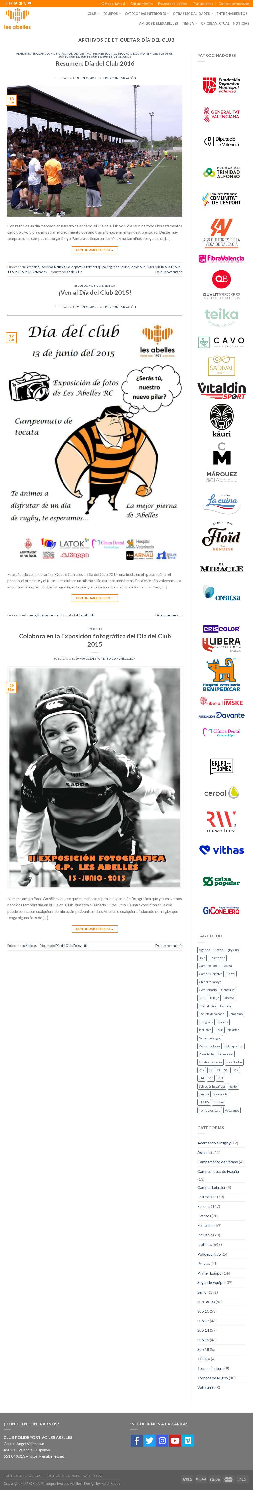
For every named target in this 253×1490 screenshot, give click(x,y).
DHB (202, 998)
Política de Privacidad (23, 1476)
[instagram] (162, 1441)
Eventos (204, 1215)
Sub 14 (85, 56)
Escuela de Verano (211, 1014)
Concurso (227, 990)
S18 (220, 1078)
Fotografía (80, 946)
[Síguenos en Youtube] (29, 3)
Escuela (80, 285)
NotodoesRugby (210, 1038)
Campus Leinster (210, 974)
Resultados (234, 1062)
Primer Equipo (104, 53)
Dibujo (214, 998)
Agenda (204, 950)
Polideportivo (79, 53)
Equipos (110, 14)
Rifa (201, 1070)
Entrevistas (206, 1196)
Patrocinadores (209, 1046)
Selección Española (212, 1086)
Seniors (204, 1094)
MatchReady (110, 1483)
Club (92, 14)
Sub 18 (107, 56)
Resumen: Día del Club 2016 (95, 63)
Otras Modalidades (191, 14)
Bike (202, 958)
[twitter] (149, 1441)
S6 (210, 1070)
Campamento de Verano (217, 1161)
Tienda (188, 23)
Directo (229, 998)
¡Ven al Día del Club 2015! (94, 292)
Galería (223, 1022)
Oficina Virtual (215, 23)
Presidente (206, 1054)
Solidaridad (221, 1094)
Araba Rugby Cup (226, 950)
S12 (235, 1070)
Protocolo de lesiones (172, 4)
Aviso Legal (93, 1476)
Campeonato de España (215, 966)
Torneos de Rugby (212, 1377)
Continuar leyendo (95, 250)
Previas (203, 1263)
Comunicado (208, 990)
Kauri (219, 1030)
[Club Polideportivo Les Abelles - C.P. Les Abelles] (22, 18)
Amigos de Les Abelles (158, 23)
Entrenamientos (142, 4)
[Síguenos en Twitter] (15, 3)
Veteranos (122, 56)
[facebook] (137, 1441)
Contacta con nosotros (234, 4)
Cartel (231, 974)
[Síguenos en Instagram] (10, 3)
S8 (218, 1070)
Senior (152, 53)
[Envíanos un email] (20, 3)
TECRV (204, 1102)
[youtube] (175, 1441)
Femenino (23, 53)
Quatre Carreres (210, 1062)
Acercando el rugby (214, 1142)
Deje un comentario (168, 272)
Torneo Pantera (209, 1110)
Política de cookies (63, 1476)
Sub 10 (63, 56)
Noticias (241, 23)
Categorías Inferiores (145, 14)
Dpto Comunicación (119, 78)
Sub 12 (74, 56)
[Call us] (24, 3)
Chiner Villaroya (210, 982)
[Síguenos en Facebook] (6, 3)
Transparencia (203, 4)
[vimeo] (188, 1441)
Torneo (219, 1102)
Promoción (225, 1054)
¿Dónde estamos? (112, 4)
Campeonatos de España (218, 1171)
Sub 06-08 (165, 53)
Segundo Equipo (131, 53)
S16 (210, 1078)
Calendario (217, 958)
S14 (201, 1078)
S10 (226, 1070)
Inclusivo (41, 53)
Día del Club (73, 272)
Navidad (234, 1030)
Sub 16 (96, 56)
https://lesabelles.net (46, 1456)
